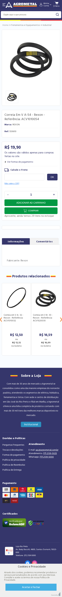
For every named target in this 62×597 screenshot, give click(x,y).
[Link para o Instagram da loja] (34, 563)
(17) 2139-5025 (50, 453)
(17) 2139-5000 (47, 457)
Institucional (31, 424)
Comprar (33, 210)
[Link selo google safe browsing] (36, 523)
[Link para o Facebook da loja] (27, 563)
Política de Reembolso (13, 465)
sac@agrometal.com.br (47, 450)
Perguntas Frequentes (13, 445)
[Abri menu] (3, 4)
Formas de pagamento (13, 455)
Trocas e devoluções (12, 450)
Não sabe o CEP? (11, 183)
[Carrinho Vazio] (57, 6)
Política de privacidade (13, 460)
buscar (57, 14)
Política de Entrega (11, 470)
